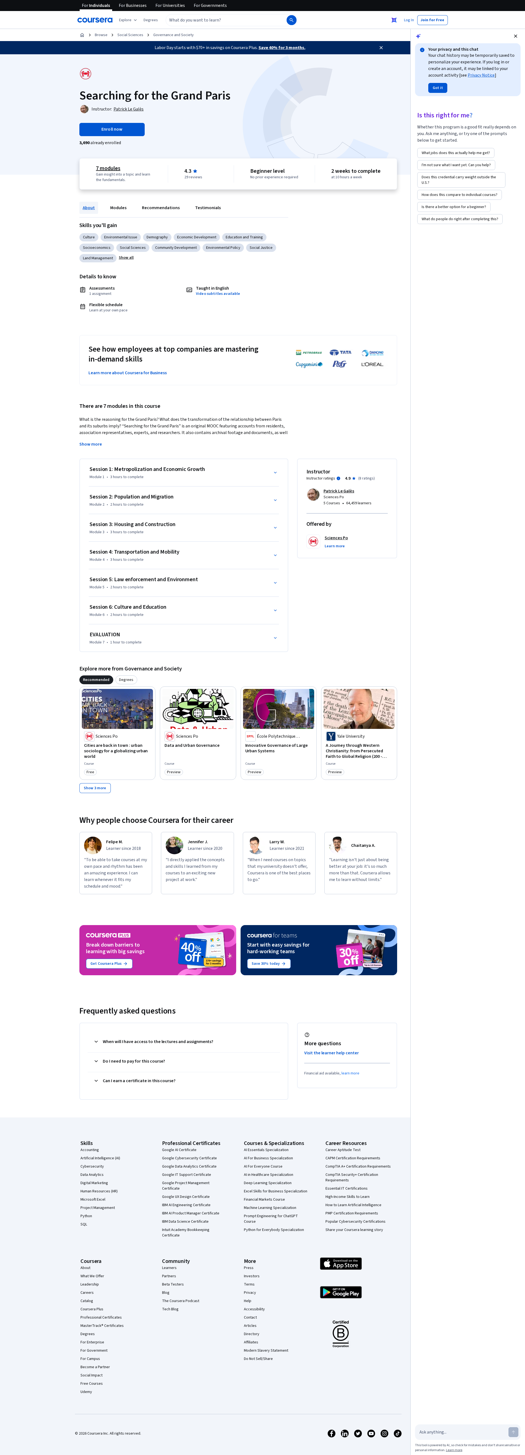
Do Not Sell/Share (258, 1359)
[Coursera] (94, 20)
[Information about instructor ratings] (338, 478)
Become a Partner (95, 1367)
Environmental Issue (120, 237)
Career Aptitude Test (342, 1150)
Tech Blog (170, 1309)
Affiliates (251, 1342)
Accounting (89, 1150)
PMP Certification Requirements (351, 1213)
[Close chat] (516, 36)
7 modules (108, 168)
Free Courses (91, 1383)
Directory (251, 1334)
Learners (169, 1268)
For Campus (90, 1359)
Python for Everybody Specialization (274, 1230)
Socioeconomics (97, 247)
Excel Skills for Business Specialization (275, 1191)
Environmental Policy (223, 247)
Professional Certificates (101, 1317)
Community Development (176, 247)
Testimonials (208, 208)
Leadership (89, 1284)
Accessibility (254, 1309)
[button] (150, 20)
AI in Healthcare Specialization (268, 1175)
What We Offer (92, 1276)
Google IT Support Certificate (186, 1175)
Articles (250, 1326)
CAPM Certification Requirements (352, 1158)
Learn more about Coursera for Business (127, 373)
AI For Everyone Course (263, 1166)
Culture (89, 237)
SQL (83, 1224)
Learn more (454, 1450)
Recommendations (161, 208)
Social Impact (91, 1375)
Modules (118, 208)
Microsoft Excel (92, 1199)
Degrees (87, 1334)
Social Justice (261, 247)
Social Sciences (130, 35)
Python (86, 1216)
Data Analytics (92, 1175)
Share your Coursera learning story (354, 1230)
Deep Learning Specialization (268, 1183)
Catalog (86, 1301)
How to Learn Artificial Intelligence (353, 1205)
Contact (250, 1317)
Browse (101, 35)
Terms (249, 1284)
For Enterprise (92, 1342)
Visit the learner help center (331, 1053)
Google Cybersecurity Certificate (189, 1158)
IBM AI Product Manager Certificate (190, 1213)
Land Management (98, 258)
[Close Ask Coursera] (394, 20)
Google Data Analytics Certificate (189, 1166)
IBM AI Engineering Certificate (186, 1205)
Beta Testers (173, 1284)
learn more (350, 1073)
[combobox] (220, 20)
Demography (157, 237)
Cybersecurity (92, 1166)
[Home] (82, 35)
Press (249, 1268)
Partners (169, 1276)
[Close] (381, 48)
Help (247, 1301)
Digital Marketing (94, 1183)
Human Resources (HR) (99, 1191)
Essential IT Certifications (346, 1188)
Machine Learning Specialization (270, 1208)
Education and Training (244, 237)
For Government (93, 1350)
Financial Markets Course (264, 1199)
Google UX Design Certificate (186, 1197)
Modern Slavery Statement (266, 1350)
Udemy (86, 1392)
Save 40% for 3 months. (282, 48)
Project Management (97, 1208)
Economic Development (196, 237)
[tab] (96, 679)
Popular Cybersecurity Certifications (355, 1221)
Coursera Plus (91, 1309)
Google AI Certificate (179, 1150)
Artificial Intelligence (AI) (100, 1158)
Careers (87, 1292)
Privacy (250, 1292)
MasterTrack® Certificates (102, 1326)
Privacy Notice (481, 75)
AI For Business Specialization (268, 1158)
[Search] (292, 20)
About (89, 208)
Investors (252, 1276)
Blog (165, 1292)
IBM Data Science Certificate (185, 1221)
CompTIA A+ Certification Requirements (358, 1166)
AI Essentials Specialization (266, 1150)
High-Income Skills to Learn (347, 1197)
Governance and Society (173, 35)
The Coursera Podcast (180, 1301)
